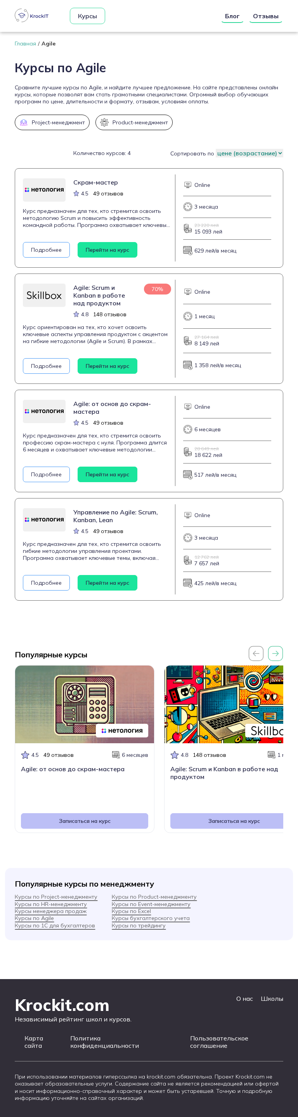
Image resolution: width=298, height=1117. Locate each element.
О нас (244, 998)
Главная (25, 43)
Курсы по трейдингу (139, 925)
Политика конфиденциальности (104, 1042)
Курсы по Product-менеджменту (154, 896)
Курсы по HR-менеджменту (51, 904)
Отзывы (266, 16)
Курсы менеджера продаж (51, 911)
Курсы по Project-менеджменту (56, 896)
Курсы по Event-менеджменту (151, 904)
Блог (232, 16)
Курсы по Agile (34, 918)
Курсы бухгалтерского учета (151, 918)
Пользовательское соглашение (219, 1042)
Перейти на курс (107, 249)
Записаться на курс (85, 820)
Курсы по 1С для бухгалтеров (55, 925)
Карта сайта (33, 1042)
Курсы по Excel (131, 911)
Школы (272, 998)
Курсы (87, 16)
